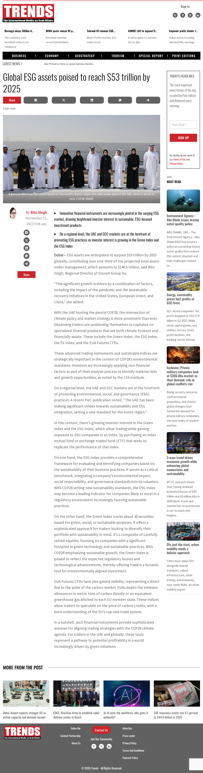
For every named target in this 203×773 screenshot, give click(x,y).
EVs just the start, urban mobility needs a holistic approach (183, 548)
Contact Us (101, 730)
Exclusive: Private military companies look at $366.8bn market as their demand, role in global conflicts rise (183, 375)
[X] (64, 100)
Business (19, 55)
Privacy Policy (176, 163)
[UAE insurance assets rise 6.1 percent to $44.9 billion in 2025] (177, 693)
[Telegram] (148, 100)
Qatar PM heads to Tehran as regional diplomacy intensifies (48, 63)
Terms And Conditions (133, 750)
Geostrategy (85, 55)
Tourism (118, 55)
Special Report (151, 55)
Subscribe (75, 728)
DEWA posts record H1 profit (62, 31)
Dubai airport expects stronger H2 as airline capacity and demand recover (24, 715)
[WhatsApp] (120, 100)
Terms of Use (179, 159)
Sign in (185, 6)
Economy (52, 55)
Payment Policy (130, 758)
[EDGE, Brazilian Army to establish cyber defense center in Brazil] (76, 693)
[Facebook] (182, 15)
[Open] (175, 15)
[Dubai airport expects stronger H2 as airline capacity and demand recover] (26, 693)
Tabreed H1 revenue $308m (102, 31)
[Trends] (28, 13)
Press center (129, 736)
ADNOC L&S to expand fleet (143, 31)
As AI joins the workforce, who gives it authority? (125, 715)
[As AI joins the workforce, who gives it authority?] (126, 693)
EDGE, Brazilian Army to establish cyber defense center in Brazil (76, 715)
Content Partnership (70, 736)
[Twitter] (190, 15)
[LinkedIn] (92, 100)
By (36, 212)
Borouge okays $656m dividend (22, 31)
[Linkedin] (197, 15)
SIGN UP (183, 137)
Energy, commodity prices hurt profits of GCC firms (180, 298)
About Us (76, 743)
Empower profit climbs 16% (184, 31)
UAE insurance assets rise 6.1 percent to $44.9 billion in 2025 (176, 715)
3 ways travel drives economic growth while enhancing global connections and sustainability (182, 465)
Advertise (127, 728)
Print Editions (183, 55)
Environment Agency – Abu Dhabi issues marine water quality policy (183, 219)
